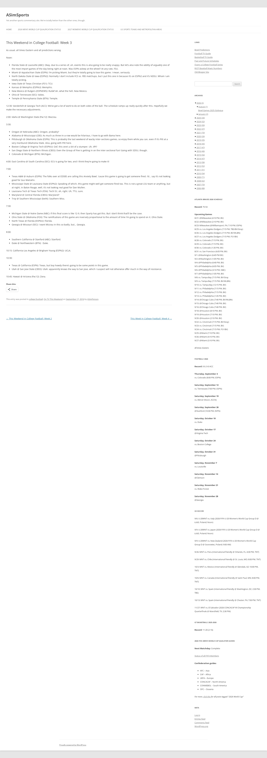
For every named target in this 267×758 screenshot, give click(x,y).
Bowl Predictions (202, 49)
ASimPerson (92, 299)
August (203, 106)
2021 (201, 132)
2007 (201, 184)
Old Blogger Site (202, 72)
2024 (201, 121)
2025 (201, 117)
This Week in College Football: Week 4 (151, 318)
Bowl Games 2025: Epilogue (210, 110)
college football (36, 299)
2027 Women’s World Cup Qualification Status (91, 29)
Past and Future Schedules (207, 61)
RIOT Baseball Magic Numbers (208, 68)
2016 (201, 151)
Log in (197, 715)
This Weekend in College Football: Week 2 (29, 318)
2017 (201, 147)
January (203, 114)
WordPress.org (201, 726)
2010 (201, 173)
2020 (201, 136)
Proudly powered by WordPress (72, 745)
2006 (201, 188)
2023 (201, 125)
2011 (201, 169)
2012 (201, 166)
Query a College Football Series (209, 64)
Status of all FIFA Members (207, 655)
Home (9, 29)
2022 (201, 129)
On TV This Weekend (53, 299)
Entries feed (200, 718)
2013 (201, 162)
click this (206, 696)
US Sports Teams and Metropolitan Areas (141, 29)
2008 (201, 180)
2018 (201, 143)
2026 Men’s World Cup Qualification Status (39, 29)
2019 (201, 140)
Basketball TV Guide (204, 57)
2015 (201, 155)
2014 (201, 158)
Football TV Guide (203, 53)
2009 (201, 177)
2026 (200, 103)
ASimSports (17, 15)
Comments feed (202, 722)
